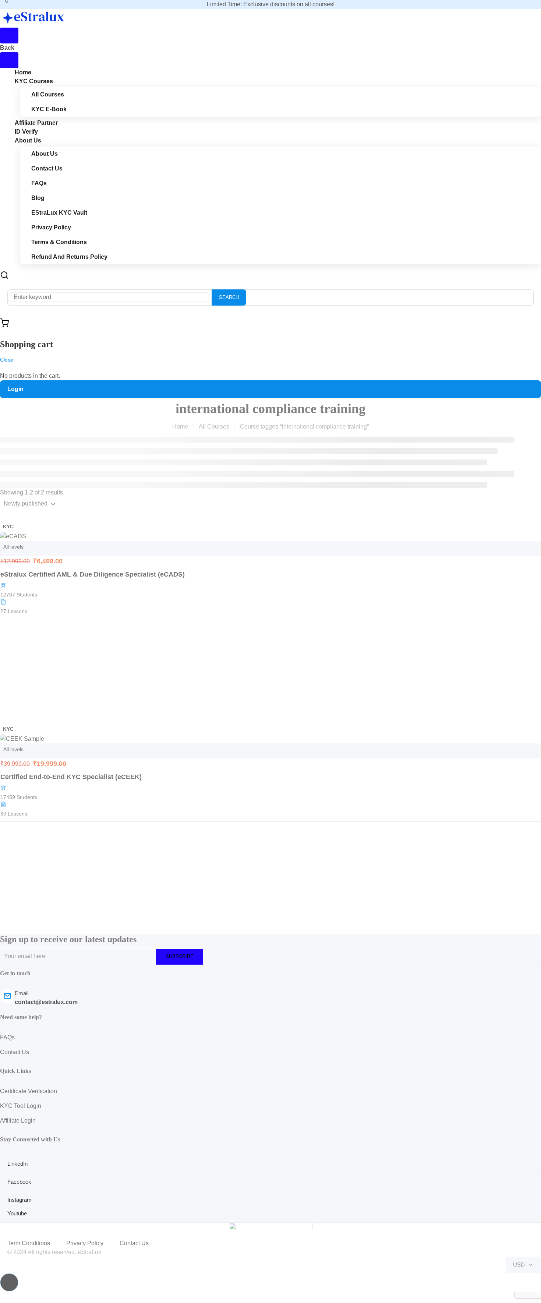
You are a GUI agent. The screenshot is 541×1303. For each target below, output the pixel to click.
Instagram (19, 1200)
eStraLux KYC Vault (59, 212)
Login (15, 389)
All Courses (47, 94)
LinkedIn (17, 1164)
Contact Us (47, 168)
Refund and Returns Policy (69, 257)
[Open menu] (9, 35)
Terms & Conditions (59, 242)
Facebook (19, 1182)
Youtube (17, 1213)
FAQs (39, 183)
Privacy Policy (51, 227)
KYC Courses (34, 81)
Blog (38, 198)
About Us (28, 140)
